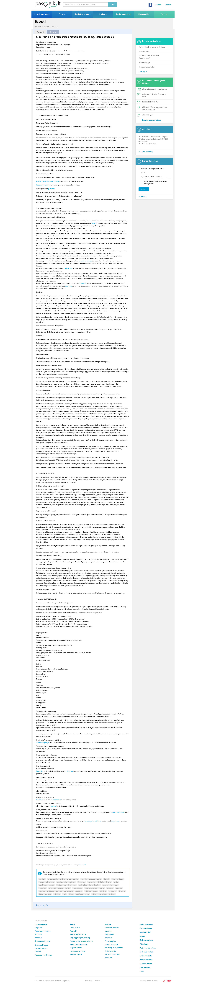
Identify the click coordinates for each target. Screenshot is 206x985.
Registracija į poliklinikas (43, 955)
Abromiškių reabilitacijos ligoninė (154, 89)
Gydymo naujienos (146, 940)
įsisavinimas (43, 885)
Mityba (142, 936)
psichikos (88, 891)
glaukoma (51, 189)
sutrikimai (48, 894)
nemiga (67, 888)
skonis (41, 894)
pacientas (42, 891)
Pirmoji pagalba (110, 941)
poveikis (59, 891)
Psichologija (144, 944)
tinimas (71, 894)
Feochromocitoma (42, 185)
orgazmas (119, 888)
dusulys (94, 223)
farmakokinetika (62, 882)
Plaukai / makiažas (146, 960)
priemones (78, 891)
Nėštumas (38, 938)
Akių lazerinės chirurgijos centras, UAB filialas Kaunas (154, 108)
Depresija (39, 771)
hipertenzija (81, 882)
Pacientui (40, 32)
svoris (65, 894)
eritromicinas (50, 882)
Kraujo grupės (109, 934)
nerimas (101, 888)
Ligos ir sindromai (41, 14)
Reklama (168, 5)
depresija (83, 283)
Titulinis (38, 26)
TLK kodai (38, 934)
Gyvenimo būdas (146, 928)
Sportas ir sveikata (146, 964)
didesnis (106, 879)
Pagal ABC (38, 928)
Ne (145, 172)
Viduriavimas (40, 800)
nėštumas (110, 888)
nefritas (60, 888)
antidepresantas (65, 879)
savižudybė (112, 891)
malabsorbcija (107, 885)
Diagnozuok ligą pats (42, 941)
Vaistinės (38, 952)
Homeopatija (143, 14)
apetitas (75, 879)
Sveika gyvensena (123, 14)
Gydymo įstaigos (41, 948)
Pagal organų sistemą (42, 931)
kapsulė (51, 885)
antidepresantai (53, 879)
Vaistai (62, 14)
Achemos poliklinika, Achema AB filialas (154, 96)
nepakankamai (77, 888)
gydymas (72, 882)
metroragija (52, 888)
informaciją (91, 882)
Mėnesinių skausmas (112, 928)
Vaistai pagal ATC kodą (78, 934)
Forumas (164, 14)
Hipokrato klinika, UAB (150, 102)
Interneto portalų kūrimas (149, 981)
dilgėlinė (53, 806)
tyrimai (87, 894)
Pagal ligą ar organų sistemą (80, 938)
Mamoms (108, 931)
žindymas (112, 894)
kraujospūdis (83, 885)
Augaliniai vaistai (76, 948)
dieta (113, 879)
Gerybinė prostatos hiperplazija (47, 181)
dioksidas (120, 879)
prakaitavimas (68, 891)
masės (116, 885)
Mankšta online (145, 932)
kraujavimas (57, 800)
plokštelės (50, 891)
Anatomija (108, 938)
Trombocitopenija (42, 743)
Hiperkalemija (144, 62)
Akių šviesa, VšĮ (147, 115)
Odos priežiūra (145, 968)
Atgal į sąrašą (42, 905)
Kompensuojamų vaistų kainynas (81, 941)
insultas (108, 882)
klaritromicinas (61, 885)
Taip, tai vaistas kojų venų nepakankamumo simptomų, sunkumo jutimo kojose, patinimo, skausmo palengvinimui (157, 180)
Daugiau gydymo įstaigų (151, 120)
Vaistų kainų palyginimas (78, 944)
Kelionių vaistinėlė (111, 944)
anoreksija (42, 879)
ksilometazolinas (94, 885)
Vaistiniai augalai (76, 954)
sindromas (122, 891)
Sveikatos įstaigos (82, 14)
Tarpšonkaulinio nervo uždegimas (152, 47)
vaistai (94, 894)
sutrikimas (57, 894)
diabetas (92, 879)
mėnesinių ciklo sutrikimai (92, 821)
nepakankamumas (91, 888)
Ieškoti (112, 4)
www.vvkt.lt (82, 865)
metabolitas (42, 888)
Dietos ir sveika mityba (148, 948)
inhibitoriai (100, 882)
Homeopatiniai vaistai (77, 951)
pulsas (95, 891)
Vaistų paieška (75, 928)
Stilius (142, 972)
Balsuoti (143, 189)
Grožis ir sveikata (146, 956)
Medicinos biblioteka (112, 954)
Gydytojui (53, 32)
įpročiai (116, 882)
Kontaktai (158, 5)
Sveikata (103, 14)
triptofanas (79, 894)
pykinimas (103, 891)
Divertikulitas (144, 51)
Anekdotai (108, 958)
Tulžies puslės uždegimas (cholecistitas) (149, 56)
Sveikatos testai (110, 951)
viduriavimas (102, 894)
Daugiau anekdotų (146, 152)
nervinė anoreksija (85, 261)
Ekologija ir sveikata (146, 952)
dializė (99, 879)
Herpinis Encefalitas (147, 66)
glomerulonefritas (118, 812)
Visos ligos (143, 72)
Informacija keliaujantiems (114, 948)
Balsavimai (143, 196)
